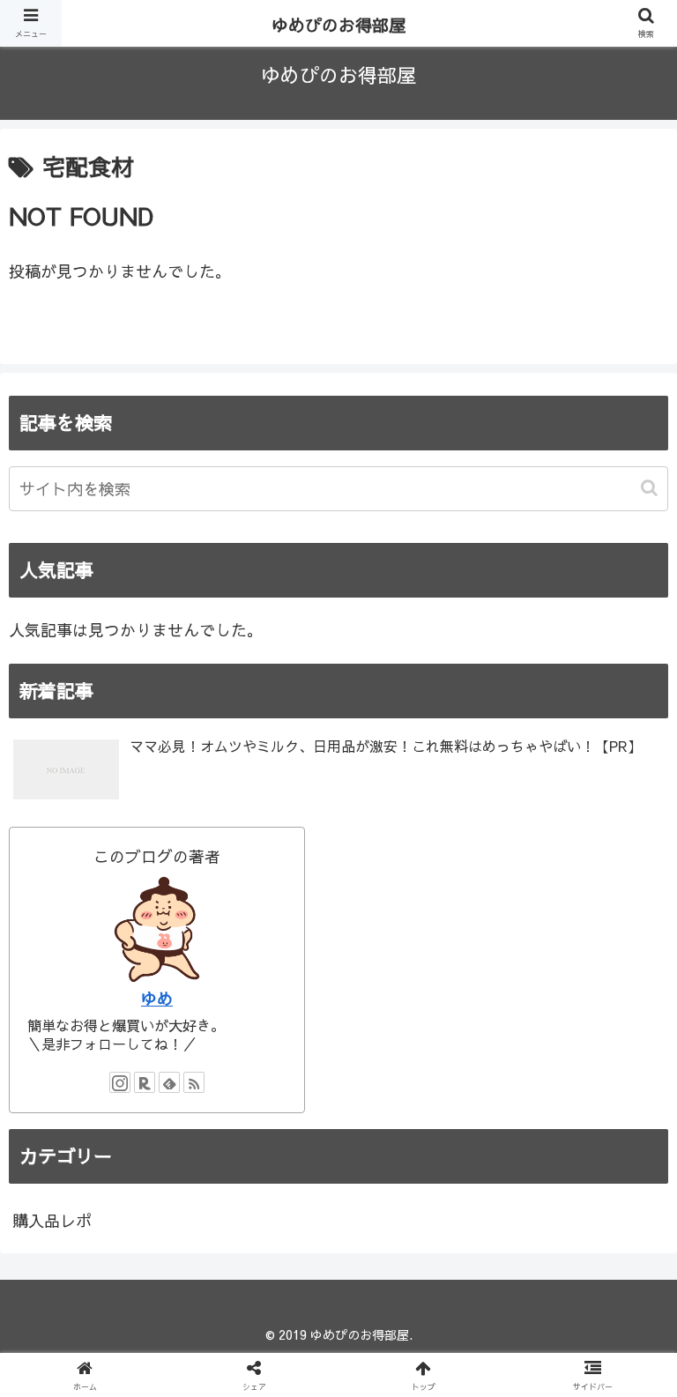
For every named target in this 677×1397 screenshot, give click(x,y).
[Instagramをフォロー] (119, 1082)
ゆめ (157, 998)
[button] (651, 487)
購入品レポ (52, 1220)
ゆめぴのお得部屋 (338, 24)
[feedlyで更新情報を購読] (169, 1082)
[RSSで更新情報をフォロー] (194, 1082)
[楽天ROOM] (144, 1082)
